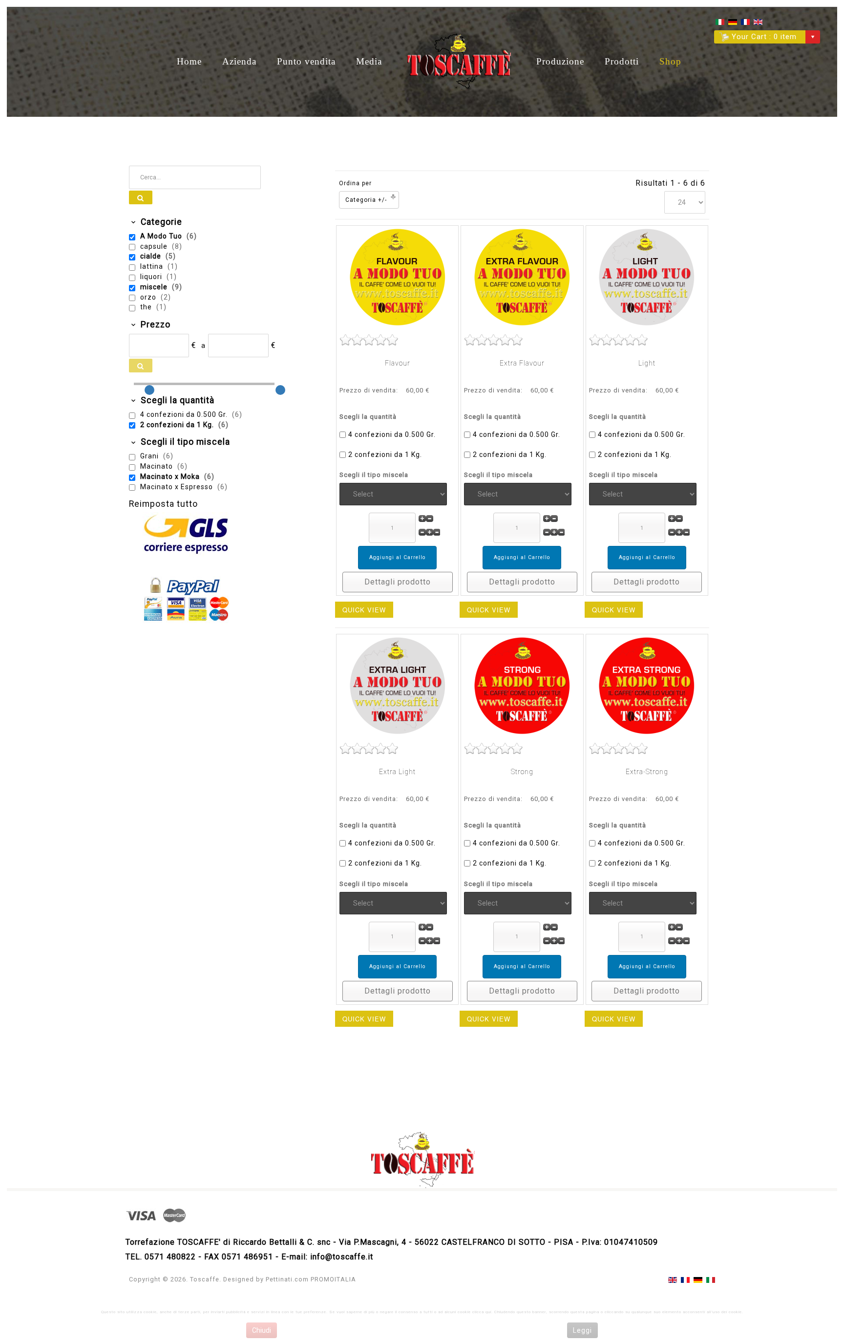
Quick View (364, 609)
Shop (670, 61)
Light (646, 363)
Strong (522, 772)
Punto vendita (306, 61)
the (147, 307)
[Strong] (522, 685)
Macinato (157, 466)
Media (369, 61)
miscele (154, 287)
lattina (152, 266)
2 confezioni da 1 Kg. (385, 454)
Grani (150, 456)
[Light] (647, 277)
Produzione (560, 61)
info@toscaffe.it (341, 1256)
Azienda (239, 61)
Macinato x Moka (171, 476)
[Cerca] (140, 197)
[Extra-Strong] (647, 685)
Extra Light (397, 772)
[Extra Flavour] (522, 277)
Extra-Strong (647, 772)
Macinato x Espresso (177, 487)
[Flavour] (397, 277)
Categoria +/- (366, 199)
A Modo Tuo (162, 236)
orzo (149, 297)
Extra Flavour (522, 363)
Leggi (582, 1330)
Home (189, 61)
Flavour (397, 363)
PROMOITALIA (333, 1279)
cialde (151, 256)
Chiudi (261, 1330)
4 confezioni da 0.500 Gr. (392, 434)
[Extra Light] (397, 685)
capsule (154, 246)
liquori (152, 277)
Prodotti (622, 61)
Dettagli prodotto (397, 581)
